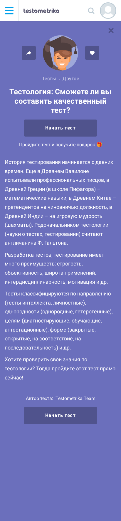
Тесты (49, 78)
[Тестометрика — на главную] (41, 10)
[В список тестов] (111, 30)
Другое (71, 78)
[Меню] (9, 10)
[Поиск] (91, 10)
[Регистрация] (108, 10)
